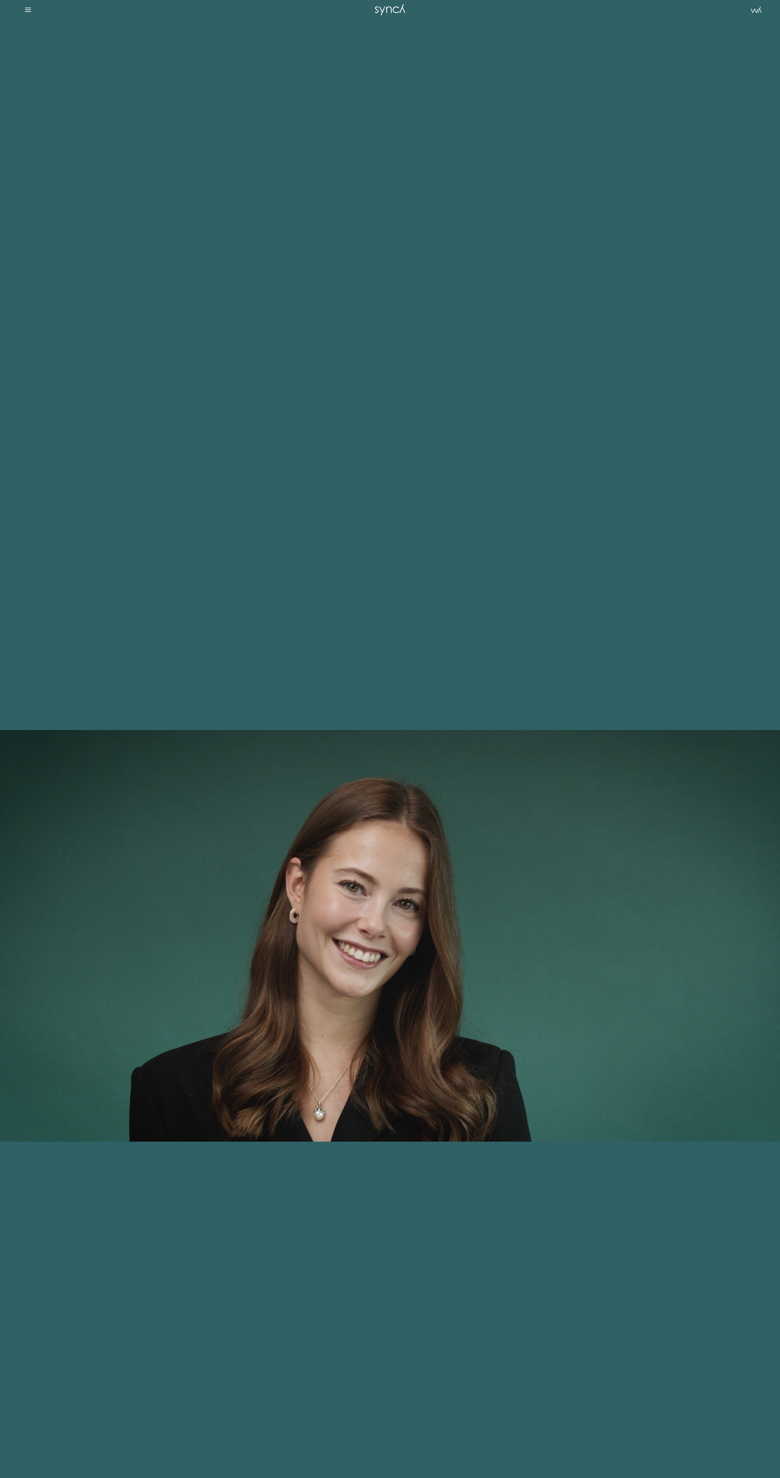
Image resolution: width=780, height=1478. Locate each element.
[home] (390, 9)
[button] (28, 10)
